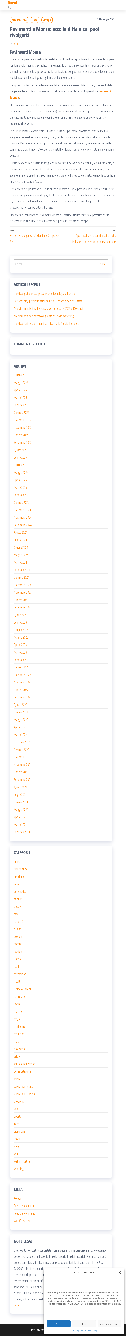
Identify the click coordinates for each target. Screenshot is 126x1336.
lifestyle (18, 1011)
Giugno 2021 (21, 802)
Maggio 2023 (21, 637)
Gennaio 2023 (21, 667)
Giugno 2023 (21, 629)
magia (17, 1018)
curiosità (18, 921)
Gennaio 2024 (21, 577)
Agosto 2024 (20, 532)
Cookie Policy (75, 1330)
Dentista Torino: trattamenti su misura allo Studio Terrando (46, 323)
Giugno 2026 (21, 375)
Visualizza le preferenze (109, 1323)
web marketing (22, 1161)
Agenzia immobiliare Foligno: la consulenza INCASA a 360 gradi (48, 308)
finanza (18, 958)
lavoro (17, 1003)
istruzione (19, 996)
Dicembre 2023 (22, 584)
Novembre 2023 (23, 592)
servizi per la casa (23, 1086)
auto (16, 884)
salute (17, 1056)
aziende (18, 899)
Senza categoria (22, 1071)
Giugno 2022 (21, 712)
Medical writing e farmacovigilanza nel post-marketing (44, 316)
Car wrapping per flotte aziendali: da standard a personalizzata (48, 301)
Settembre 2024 (23, 524)
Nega (84, 1323)
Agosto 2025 (20, 450)
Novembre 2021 (23, 764)
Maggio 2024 (21, 554)
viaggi (17, 1146)
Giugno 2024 (21, 547)
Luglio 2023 (20, 622)
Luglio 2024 (20, 539)
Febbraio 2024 (22, 569)
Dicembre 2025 (22, 420)
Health (17, 981)
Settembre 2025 (23, 442)
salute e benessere (24, 1063)
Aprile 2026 (20, 390)
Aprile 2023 (20, 644)
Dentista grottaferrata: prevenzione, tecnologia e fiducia (44, 293)
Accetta (58, 1323)
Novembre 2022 (23, 682)
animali (18, 861)
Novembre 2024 (23, 517)
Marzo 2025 (20, 487)
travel (17, 1138)
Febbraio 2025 (22, 494)
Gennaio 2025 (21, 502)
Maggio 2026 (21, 382)
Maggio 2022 (21, 719)
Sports (17, 1116)
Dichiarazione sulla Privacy (88, 1330)
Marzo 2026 (20, 397)
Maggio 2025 (21, 472)
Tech (16, 1123)
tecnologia (19, 1131)
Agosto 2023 (20, 614)
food (16, 966)
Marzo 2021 (20, 824)
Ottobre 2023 (21, 599)
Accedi (17, 1198)
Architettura (20, 869)
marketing (19, 1026)
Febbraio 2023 (22, 659)
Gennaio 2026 (21, 412)
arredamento (19, 20)
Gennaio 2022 (21, 749)
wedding (19, 1168)
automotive (20, 891)
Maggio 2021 (21, 809)
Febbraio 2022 (22, 742)
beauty (17, 906)
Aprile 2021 (20, 817)
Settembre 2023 (23, 607)
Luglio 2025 (20, 457)
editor (15, 43)
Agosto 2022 (20, 704)
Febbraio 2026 (22, 405)
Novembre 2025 (23, 427)
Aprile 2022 (20, 727)
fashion (18, 951)
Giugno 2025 (21, 464)
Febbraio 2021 (22, 832)
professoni (20, 1048)
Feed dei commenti (24, 1213)
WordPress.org (22, 1220)
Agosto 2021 (20, 787)
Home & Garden (23, 989)
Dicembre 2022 (22, 674)
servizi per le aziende (25, 1093)
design (47, 20)
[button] (119, 1272)
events (17, 943)
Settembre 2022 (23, 697)
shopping (19, 1101)
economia (19, 936)
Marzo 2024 (20, 562)
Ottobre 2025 (21, 435)
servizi (17, 1078)
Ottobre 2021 (21, 772)
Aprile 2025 (20, 479)
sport (17, 1108)
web (16, 1153)
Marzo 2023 (20, 652)
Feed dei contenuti (24, 1205)
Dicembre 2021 (22, 757)
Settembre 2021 (23, 779)
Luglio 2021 (20, 794)
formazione (20, 974)
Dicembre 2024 (22, 510)
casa (34, 20)
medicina (19, 1033)
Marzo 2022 (20, 734)
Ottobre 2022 (21, 689)
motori (17, 1041)
